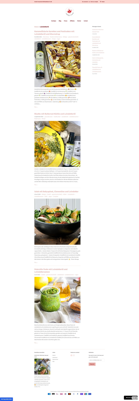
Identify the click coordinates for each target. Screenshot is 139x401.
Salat (46, 196)
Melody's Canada (64, 391)
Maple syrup (37, 119)
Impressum (54, 357)
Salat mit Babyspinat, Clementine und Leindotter (56, 191)
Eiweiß (49, 194)
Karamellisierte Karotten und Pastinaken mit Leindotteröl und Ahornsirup (54, 32)
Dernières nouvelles (39, 352)
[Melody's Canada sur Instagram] (74, 355)
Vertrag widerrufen (6, 399)
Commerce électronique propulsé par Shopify (78, 391)
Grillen (64, 194)
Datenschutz (55, 359)
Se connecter (85, 1)
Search (54, 355)
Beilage (65, 37)
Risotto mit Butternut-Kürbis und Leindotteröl (55, 113)
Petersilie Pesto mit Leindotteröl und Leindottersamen (50, 270)
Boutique (53, 21)
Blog (60, 21)
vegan (58, 39)
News (36, 27)
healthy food (57, 117)
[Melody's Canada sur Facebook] (71, 355)
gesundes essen (48, 117)
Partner (79, 21)
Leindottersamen (46, 39)
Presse (65, 21)
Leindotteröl (37, 39)
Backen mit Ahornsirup (56, 37)
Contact (86, 21)
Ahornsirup (46, 37)
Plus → (36, 107)
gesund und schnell (73, 37)
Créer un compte (94, 1)
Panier (103, 1)
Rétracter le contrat (131, 397)
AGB (53, 361)
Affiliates (72, 21)
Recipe (54, 39)
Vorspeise (55, 196)
